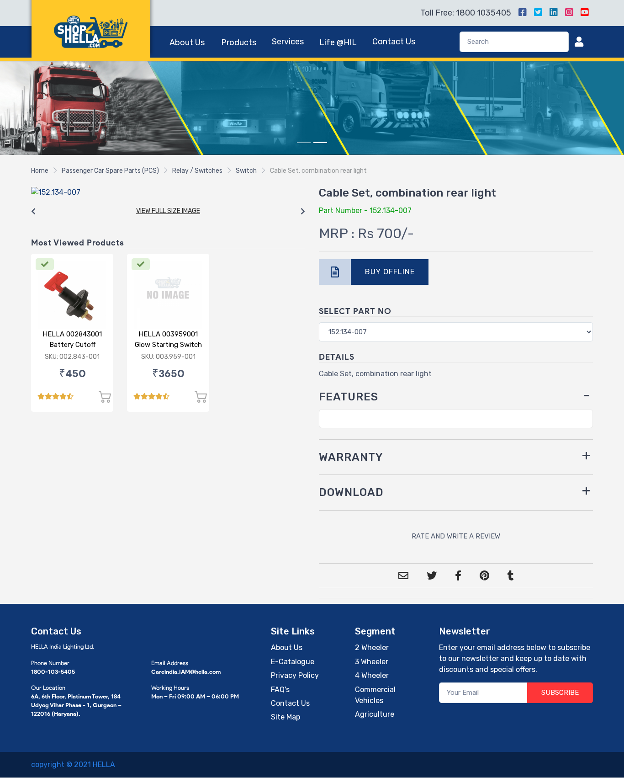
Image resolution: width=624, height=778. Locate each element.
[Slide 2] (320, 142)
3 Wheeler (371, 661)
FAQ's (280, 689)
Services (288, 42)
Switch (246, 171)
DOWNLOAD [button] (351, 492)
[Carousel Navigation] (168, 211)
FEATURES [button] (348, 396)
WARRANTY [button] (351, 457)
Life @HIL (338, 42)
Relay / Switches (197, 171)
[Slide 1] (304, 142)
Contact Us (393, 42)
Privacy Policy (295, 675)
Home (39, 171)
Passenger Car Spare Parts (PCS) (110, 171)
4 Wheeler (372, 675)
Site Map (285, 717)
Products (238, 42)
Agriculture (374, 714)
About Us (187, 42)
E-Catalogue (292, 661)
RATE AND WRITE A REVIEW (456, 536)
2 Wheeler (372, 647)
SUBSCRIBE (560, 692)
